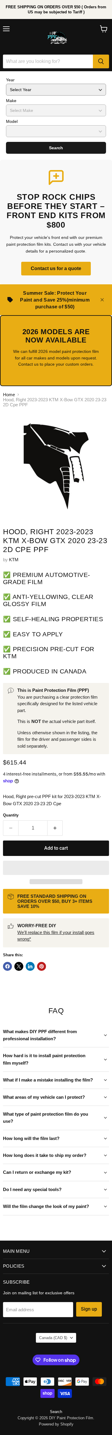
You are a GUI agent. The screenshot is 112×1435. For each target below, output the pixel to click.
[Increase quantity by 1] (55, 828)
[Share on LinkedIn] (30, 966)
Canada (53, 1338)
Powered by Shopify (56, 1424)
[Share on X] (18, 966)
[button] (56, 868)
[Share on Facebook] (7, 966)
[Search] (101, 61)
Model (12, 121)
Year (10, 79)
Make (11, 100)
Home (9, 394)
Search (56, 147)
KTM (14, 559)
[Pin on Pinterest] (41, 966)
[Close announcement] (102, 300)
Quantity (11, 815)
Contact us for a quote (56, 268)
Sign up (89, 1309)
